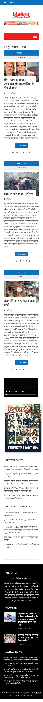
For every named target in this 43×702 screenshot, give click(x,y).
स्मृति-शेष (9, 310)
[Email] (29, 152)
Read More (21, 145)
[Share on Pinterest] (26, 152)
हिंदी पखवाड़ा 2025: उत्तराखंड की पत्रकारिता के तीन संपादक (19, 84)
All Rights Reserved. (27, 695)
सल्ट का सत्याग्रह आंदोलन (18, 193)
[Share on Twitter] (23, 152)
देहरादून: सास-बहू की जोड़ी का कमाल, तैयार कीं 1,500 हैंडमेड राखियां (28, 638)
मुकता (5, 520)
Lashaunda (8, 513)
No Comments (21, 57)
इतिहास (8, 199)
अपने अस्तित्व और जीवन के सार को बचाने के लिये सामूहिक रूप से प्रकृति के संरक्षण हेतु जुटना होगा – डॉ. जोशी (21, 530)
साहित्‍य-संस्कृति (11, 93)
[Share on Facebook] (20, 152)
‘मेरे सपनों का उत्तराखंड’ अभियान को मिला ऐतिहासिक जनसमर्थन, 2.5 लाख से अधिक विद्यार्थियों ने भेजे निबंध (28, 619)
